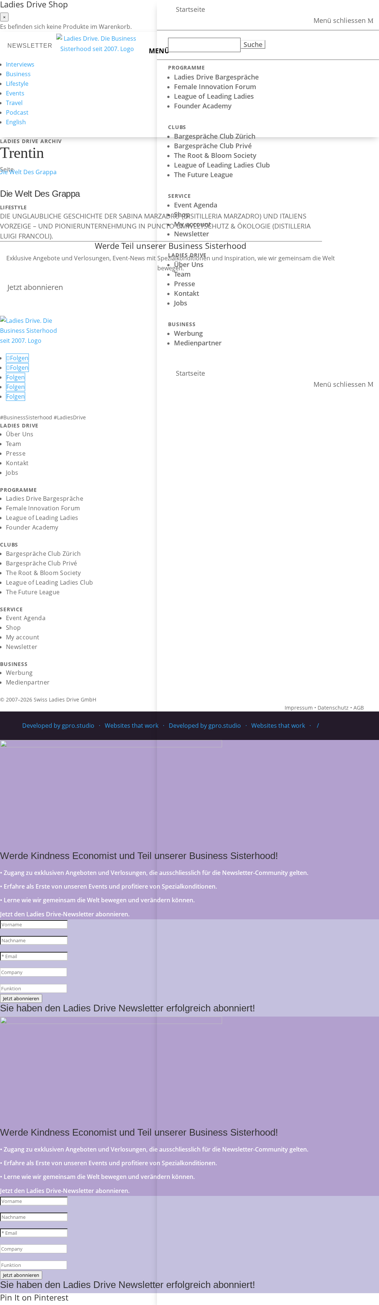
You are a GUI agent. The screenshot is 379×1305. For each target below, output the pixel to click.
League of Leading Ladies (214, 96)
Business (18, 74)
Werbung (188, 333)
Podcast (17, 112)
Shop (182, 214)
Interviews (20, 64)
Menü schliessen (339, 20)
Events (15, 93)
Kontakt (186, 293)
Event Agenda (195, 204)
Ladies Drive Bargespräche (216, 76)
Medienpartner (198, 342)
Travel (14, 103)
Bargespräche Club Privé (213, 145)
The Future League (203, 174)
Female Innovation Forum (215, 86)
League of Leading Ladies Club (222, 164)
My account (192, 224)
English (16, 122)
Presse (184, 283)
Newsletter (191, 233)
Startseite (190, 9)
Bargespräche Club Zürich (214, 136)
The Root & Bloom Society (215, 155)
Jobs (180, 302)
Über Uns (189, 264)
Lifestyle (17, 84)
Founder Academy (203, 105)
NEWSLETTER (30, 46)
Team (182, 274)
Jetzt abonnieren (35, 287)
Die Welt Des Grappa (40, 194)
